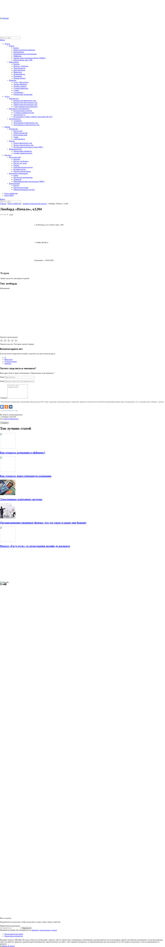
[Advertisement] (67, 565)
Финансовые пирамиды (22, 151)
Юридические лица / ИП (22, 60)
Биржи (16, 48)
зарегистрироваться (10, 419)
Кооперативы (18, 52)
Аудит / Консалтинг (21, 82)
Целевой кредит (19, 169)
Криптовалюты (19, 70)
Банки (15, 175)
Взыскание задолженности (19, 109)
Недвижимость (19, 74)
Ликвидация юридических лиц (25, 104)
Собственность (19, 139)
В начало (11, 946)
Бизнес (11, 46)
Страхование (18, 92)
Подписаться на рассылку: (10, 926)
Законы (7, 127)
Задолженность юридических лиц (26, 125)
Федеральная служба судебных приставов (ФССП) (32, 117)
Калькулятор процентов (13, 936)
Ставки (16, 90)
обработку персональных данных (44, 930)
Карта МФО (9, 195)
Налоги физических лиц (22, 143)
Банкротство (14, 98)
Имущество (13, 129)
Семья (15, 137)
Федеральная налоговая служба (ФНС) (28, 147)
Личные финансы (20, 84)
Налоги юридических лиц (23, 145)
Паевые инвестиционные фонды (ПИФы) (29, 58)
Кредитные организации (18, 173)
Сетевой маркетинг (20, 88)
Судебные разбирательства (23, 113)
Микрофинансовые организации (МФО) (29, 181)
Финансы (12, 80)
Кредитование (14, 183)
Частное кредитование (22, 171)
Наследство (17, 131)
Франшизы (17, 76)
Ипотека (16, 159)
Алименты (17, 121)
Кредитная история (20, 188)
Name (2, 377)
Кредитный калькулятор (13, 934)
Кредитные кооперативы (23, 177)
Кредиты (7, 155)
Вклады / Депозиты (20, 66)
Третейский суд (19, 115)
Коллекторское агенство (22, 111)
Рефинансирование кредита (24, 190)
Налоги (12, 141)
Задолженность (15, 119)
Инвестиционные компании (24, 50)
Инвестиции (14, 62)
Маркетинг (17, 72)
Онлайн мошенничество (22, 153)
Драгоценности (19, 68)
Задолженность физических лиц (25, 123)
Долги (6, 96)
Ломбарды (17, 179)
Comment (3, 398)
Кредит (16, 185)
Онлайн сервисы (19, 86)
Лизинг (16, 165)
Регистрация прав (20, 135)
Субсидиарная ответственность (25, 107)
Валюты (16, 64)
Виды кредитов (15, 157)
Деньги (7, 44)
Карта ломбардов (11, 193)
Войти (2, 40)
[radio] (1, 340)
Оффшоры (17, 56)
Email (2, 381)
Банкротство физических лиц (24, 100)
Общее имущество (20, 133)
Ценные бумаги (19, 78)
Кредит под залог (20, 163)
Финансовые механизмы (22, 94)
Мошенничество (15, 149)
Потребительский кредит (23, 167)
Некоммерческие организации (25, 54)
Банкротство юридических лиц (25, 102)
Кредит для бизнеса (21, 161)
